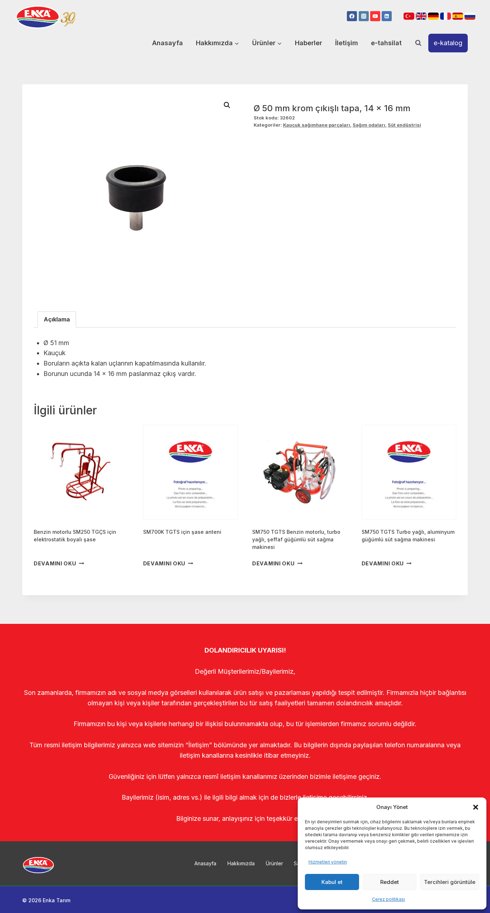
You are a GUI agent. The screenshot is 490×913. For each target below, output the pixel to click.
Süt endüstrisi (404, 125)
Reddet (389, 882)
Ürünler (274, 863)
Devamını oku (55, 563)
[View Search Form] (418, 43)
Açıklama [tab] (57, 319)
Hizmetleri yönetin (327, 862)
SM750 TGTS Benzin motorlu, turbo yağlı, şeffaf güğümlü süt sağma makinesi (296, 539)
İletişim (346, 43)
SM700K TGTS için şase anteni (182, 532)
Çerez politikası (388, 899)
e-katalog (448, 43)
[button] (475, 807)
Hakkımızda (241, 863)
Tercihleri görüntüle (449, 882)
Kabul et (332, 882)
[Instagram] (364, 16)
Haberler (308, 43)
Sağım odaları (369, 125)
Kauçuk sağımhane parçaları (316, 125)
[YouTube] (375, 16)
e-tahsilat (386, 43)
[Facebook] (352, 16)
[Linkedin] (387, 16)
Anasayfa (167, 43)
